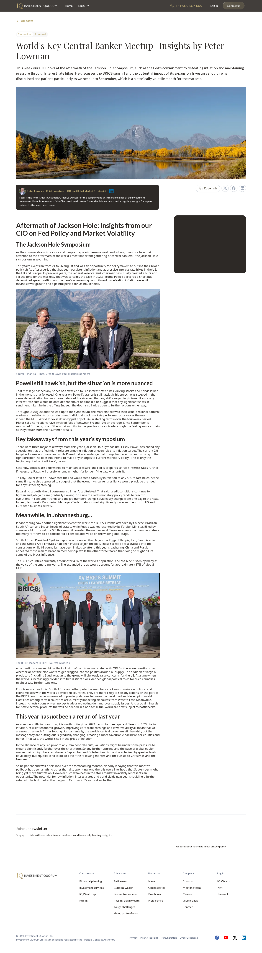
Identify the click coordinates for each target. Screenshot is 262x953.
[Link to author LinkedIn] (110, 191)
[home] (37, 6)
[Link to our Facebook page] (216, 938)
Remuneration (169, 937)
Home (69, 5)
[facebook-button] (233, 188)
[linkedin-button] (242, 188)
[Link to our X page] (234, 938)
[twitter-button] (225, 188)
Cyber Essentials (189, 937)
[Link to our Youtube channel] (225, 938)
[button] (84, 6)
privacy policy (218, 846)
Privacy (133, 937)
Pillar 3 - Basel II (149, 937)
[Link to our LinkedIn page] (243, 938)
